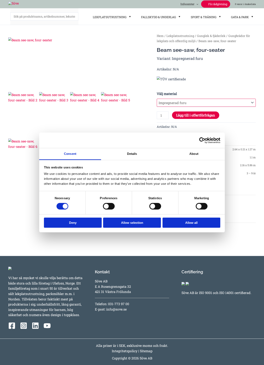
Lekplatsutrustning (180, 36)
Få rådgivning (217, 4)
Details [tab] (132, 153)
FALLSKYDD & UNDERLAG (158, 17)
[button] (196, 4)
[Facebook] (11, 325)
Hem (160, 36)
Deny (73, 222)
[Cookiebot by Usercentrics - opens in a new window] (202, 140)
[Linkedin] (35, 325)
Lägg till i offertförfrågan (195, 115)
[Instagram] (23, 325)
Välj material (167, 93)
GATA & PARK (239, 17)
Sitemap (146, 351)
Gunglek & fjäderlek (211, 36)
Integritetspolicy (124, 351)
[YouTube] (47, 325)
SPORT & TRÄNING (203, 17)
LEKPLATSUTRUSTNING (109, 17)
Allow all (191, 222)
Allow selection (132, 222)
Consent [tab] (70, 153)
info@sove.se (116, 309)
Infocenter (186, 4)
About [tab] (193, 153)
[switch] (109, 206)
